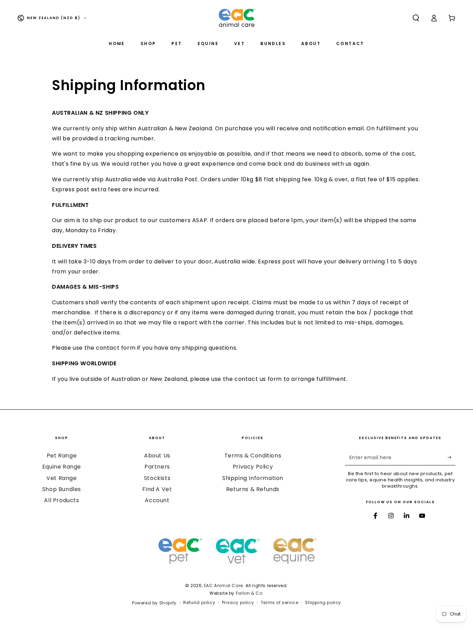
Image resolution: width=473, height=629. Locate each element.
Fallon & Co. (250, 593)
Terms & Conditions (253, 456)
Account (157, 500)
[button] (416, 18)
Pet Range (62, 456)
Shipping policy (323, 602)
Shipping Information (252, 478)
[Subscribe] (452, 457)
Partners (157, 467)
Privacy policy (238, 602)
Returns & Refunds (252, 489)
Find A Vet (157, 489)
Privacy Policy (253, 467)
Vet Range (61, 478)
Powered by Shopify (154, 603)
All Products (61, 500)
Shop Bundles (61, 489)
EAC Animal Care (223, 585)
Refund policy (199, 602)
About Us (157, 456)
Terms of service (279, 602)
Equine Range (61, 467)
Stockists (157, 478)
